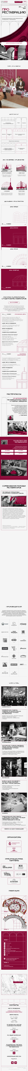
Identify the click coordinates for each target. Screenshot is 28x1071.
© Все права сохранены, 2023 (14, 1069)
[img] (12, 1062)
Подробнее (14, 1058)
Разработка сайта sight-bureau (21, 1068)
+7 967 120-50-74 (14, 1050)
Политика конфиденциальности (7, 1067)
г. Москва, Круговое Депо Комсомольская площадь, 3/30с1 (17, 4)
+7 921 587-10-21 (14, 1029)
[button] (14, 89)
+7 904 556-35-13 (14, 1039)
